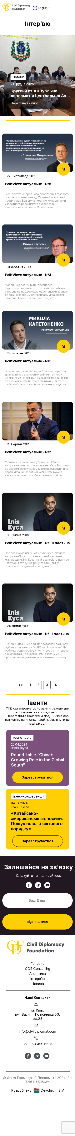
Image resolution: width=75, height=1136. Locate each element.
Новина (37, 984)
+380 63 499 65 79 (37, 1044)
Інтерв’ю (37, 979)
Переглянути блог (24, 103)
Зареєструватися (37, 777)
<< (20, 685)
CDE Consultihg (37, 969)
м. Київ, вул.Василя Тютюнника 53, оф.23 (37, 1014)
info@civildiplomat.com (37, 1031)
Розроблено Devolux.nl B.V (37, 1090)
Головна (37, 964)
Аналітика (37, 974)
